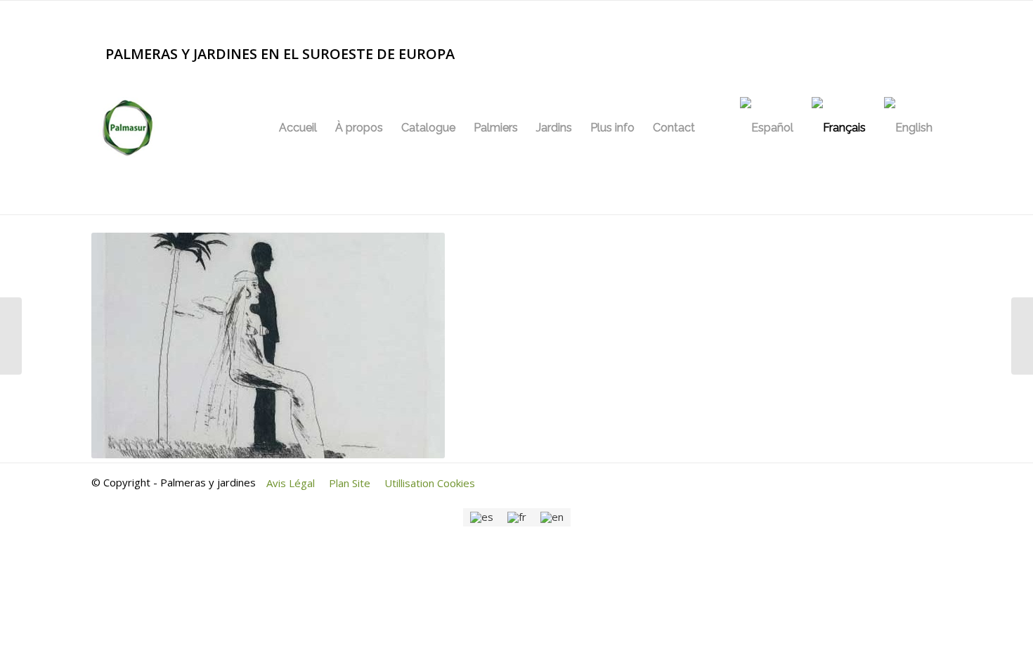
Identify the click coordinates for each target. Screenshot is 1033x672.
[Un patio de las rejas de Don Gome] (1022, 336)
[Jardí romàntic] (11, 336)
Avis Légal (290, 483)
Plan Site (349, 483)
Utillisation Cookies (429, 483)
